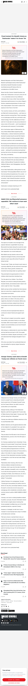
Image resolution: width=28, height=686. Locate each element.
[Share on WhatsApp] (22, 2)
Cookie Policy (3, 602)
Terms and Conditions (17, 600)
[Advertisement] (14, 18)
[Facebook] (2, 606)
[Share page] (24, 2)
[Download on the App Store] (4, 611)
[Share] (26, 42)
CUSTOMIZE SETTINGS (14, 683)
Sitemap (11, 600)
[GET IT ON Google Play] (11, 611)
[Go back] (1, 2)
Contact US (7, 600)
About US (2, 600)
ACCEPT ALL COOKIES (14, 679)
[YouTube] (6, 606)
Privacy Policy (9, 602)
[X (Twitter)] (8, 606)
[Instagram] (4, 606)
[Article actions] (26, 2)
